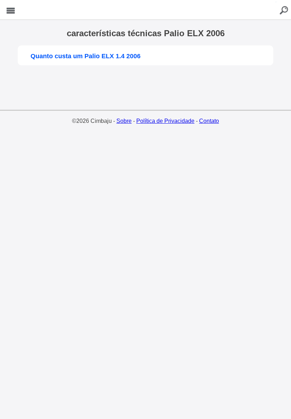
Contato (209, 121)
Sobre (124, 121)
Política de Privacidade (165, 121)
